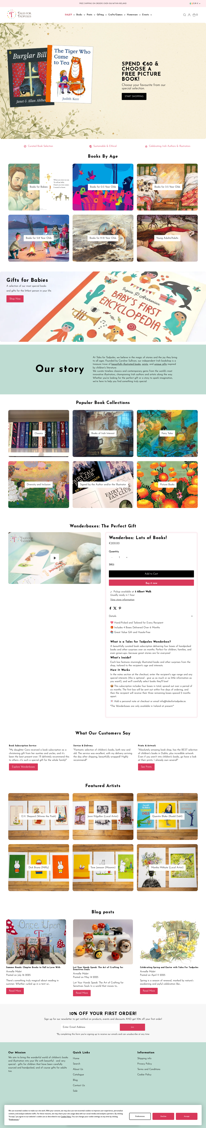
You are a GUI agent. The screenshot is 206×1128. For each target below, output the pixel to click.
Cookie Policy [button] (66, 1116)
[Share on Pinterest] (120, 609)
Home (76, 1058)
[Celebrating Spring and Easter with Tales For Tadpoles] (170, 941)
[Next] (20, 536)
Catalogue (78, 1074)
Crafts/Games (115, 15)
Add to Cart (151, 574)
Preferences (140, 1116)
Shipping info (144, 1058)
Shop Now (15, 299)
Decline (163, 1116)
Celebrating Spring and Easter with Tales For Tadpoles (169, 967)
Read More (15, 991)
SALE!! (69, 15)
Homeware (133, 15)
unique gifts (160, 364)
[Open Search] (184, 15)
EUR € (195, 3)
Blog (75, 1080)
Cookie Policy (144, 1074)
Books (79, 15)
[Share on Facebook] (111, 609)
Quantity (114, 551)
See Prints (146, 767)
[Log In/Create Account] (189, 15)
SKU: (111, 565)
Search (76, 1064)
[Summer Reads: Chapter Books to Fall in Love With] (36, 941)
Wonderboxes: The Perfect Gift (103, 526)
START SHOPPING (134, 96)
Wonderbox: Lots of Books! (138, 538)
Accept (186, 1116)
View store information (122, 600)
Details (112, 616)
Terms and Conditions (148, 1069)
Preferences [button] (14, 1119)
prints (145, 364)
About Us (78, 1069)
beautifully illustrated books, (126, 364)
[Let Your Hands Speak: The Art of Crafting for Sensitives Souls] (103, 941)
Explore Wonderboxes (23, 767)
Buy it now (151, 583)
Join (132, 1027)
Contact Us (79, 1085)
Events (146, 15)
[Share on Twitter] (115, 609)
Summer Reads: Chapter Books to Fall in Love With (33, 967)
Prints (90, 15)
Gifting (101, 15)
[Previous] (13, 536)
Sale (75, 1091)
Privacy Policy (144, 1064)
